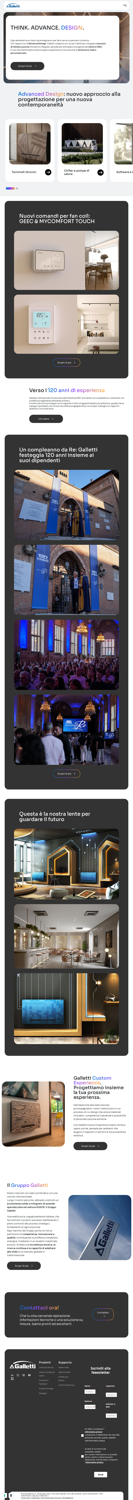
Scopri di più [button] (25, 65)
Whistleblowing (67, 1498)
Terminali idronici (46, 1367)
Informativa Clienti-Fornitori (51, 1498)
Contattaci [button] (103, 1312)
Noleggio (43, 1393)
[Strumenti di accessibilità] (11, 1495)
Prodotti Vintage (46, 1388)
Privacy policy (26, 1498)
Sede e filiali (63, 1367)
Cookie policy (35, 1498)
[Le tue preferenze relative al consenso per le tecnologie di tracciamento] (4, 1495)
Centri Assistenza (66, 1385)
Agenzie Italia (64, 1372)
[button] (10, 188)
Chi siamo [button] (43, 418)
